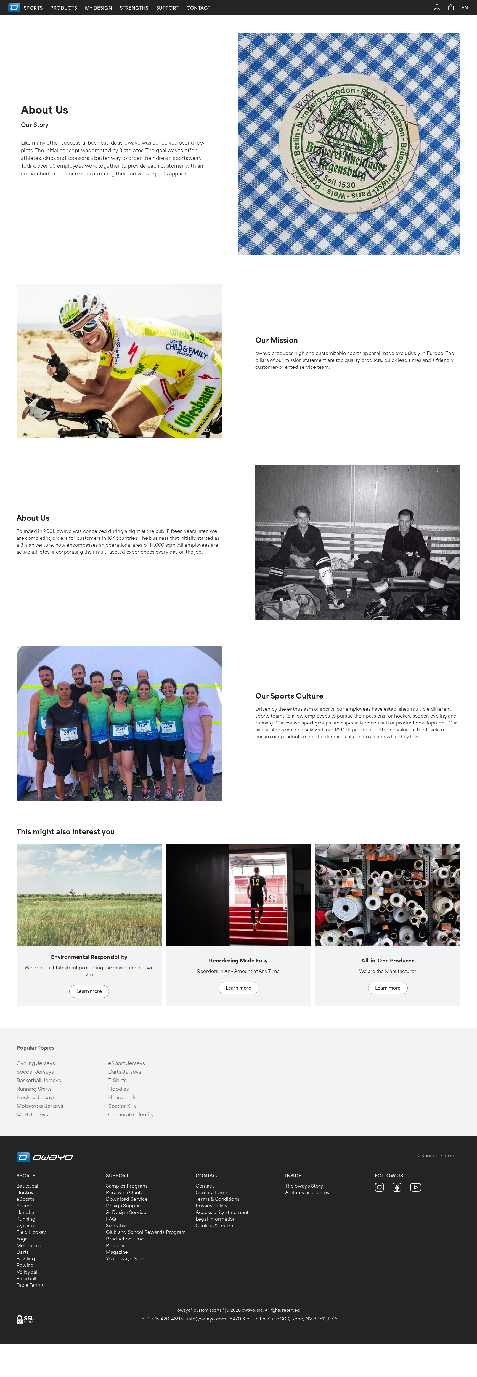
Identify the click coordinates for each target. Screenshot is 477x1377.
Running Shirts (34, 1089)
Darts (23, 1252)
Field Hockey (31, 1232)
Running (26, 1219)
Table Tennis (30, 1285)
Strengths (134, 8)
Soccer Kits (122, 1106)
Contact (199, 8)
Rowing (25, 1265)
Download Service (127, 1199)
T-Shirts (117, 1080)
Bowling (26, 1258)
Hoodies (118, 1089)
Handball (27, 1212)
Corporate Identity (131, 1115)
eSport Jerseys (126, 1063)
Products (63, 8)
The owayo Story (304, 1186)
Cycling (25, 1225)
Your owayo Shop (125, 1258)
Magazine (117, 1252)
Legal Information (216, 1219)
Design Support (124, 1205)
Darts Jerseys (124, 1072)
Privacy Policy (211, 1205)
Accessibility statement (222, 1212)
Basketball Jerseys (39, 1080)
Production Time (125, 1239)
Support (167, 8)
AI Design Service (126, 1212)
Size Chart (117, 1225)
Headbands (122, 1098)
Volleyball (27, 1272)
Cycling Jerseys (36, 1063)
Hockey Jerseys (36, 1098)
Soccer (429, 1155)
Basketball (28, 1186)
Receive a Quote (125, 1192)
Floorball (26, 1278)
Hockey (25, 1192)
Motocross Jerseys (40, 1106)
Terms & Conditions (217, 1199)
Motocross (29, 1245)
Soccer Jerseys (35, 1072)
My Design (98, 8)
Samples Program (126, 1186)
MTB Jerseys (32, 1115)
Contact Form (211, 1192)
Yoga (22, 1239)
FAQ (111, 1219)
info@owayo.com (206, 1319)
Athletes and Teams (307, 1192)
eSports (25, 1199)
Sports (33, 8)
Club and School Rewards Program (146, 1232)
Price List (116, 1245)
